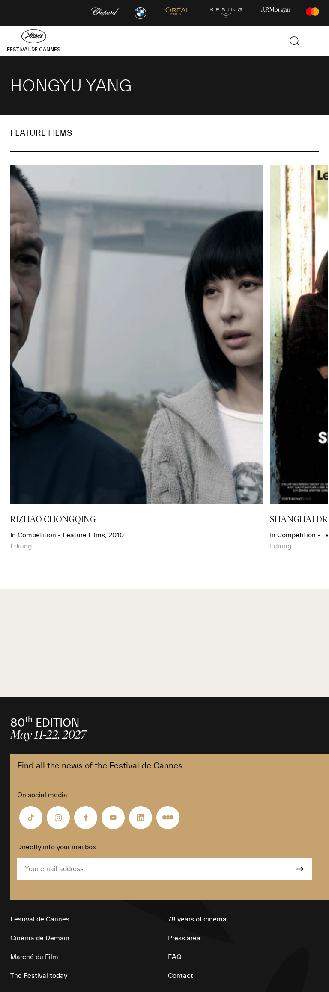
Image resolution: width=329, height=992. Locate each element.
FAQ (175, 957)
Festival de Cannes (39, 919)
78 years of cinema (197, 919)
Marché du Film (34, 957)
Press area (184, 938)
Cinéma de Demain (39, 938)
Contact (180, 976)
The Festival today (38, 976)
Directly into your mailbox (56, 847)
